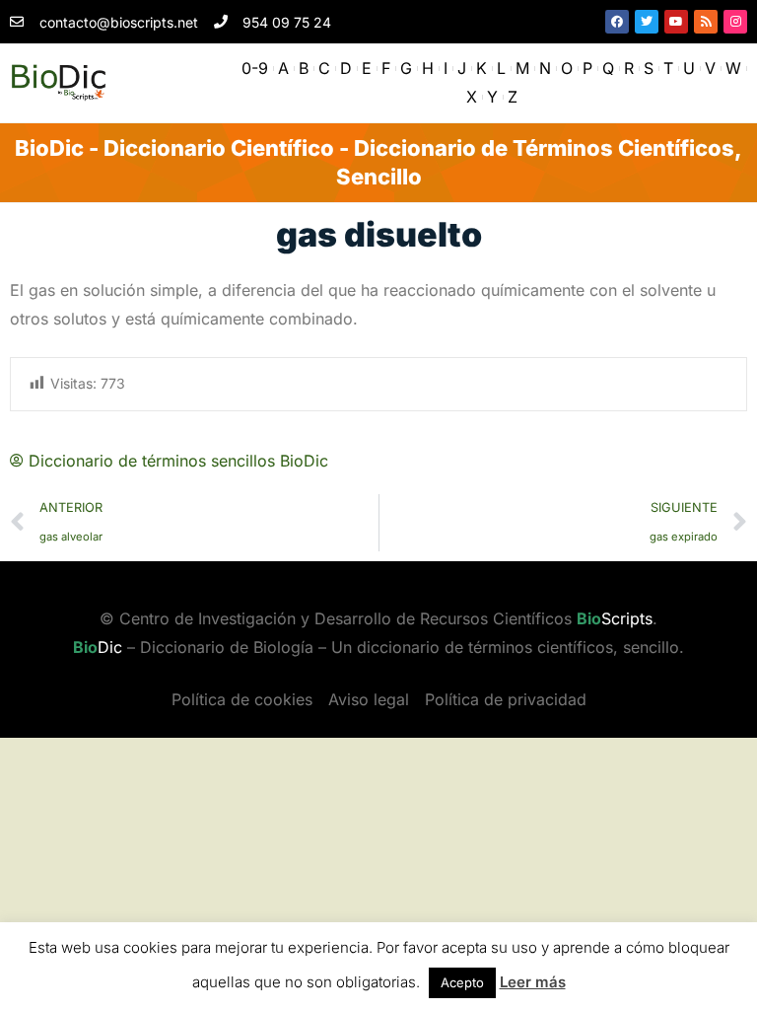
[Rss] (706, 22)
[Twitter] (646, 22)
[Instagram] (735, 22)
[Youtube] (676, 22)
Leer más (533, 982)
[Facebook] (617, 22)
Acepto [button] (462, 982)
